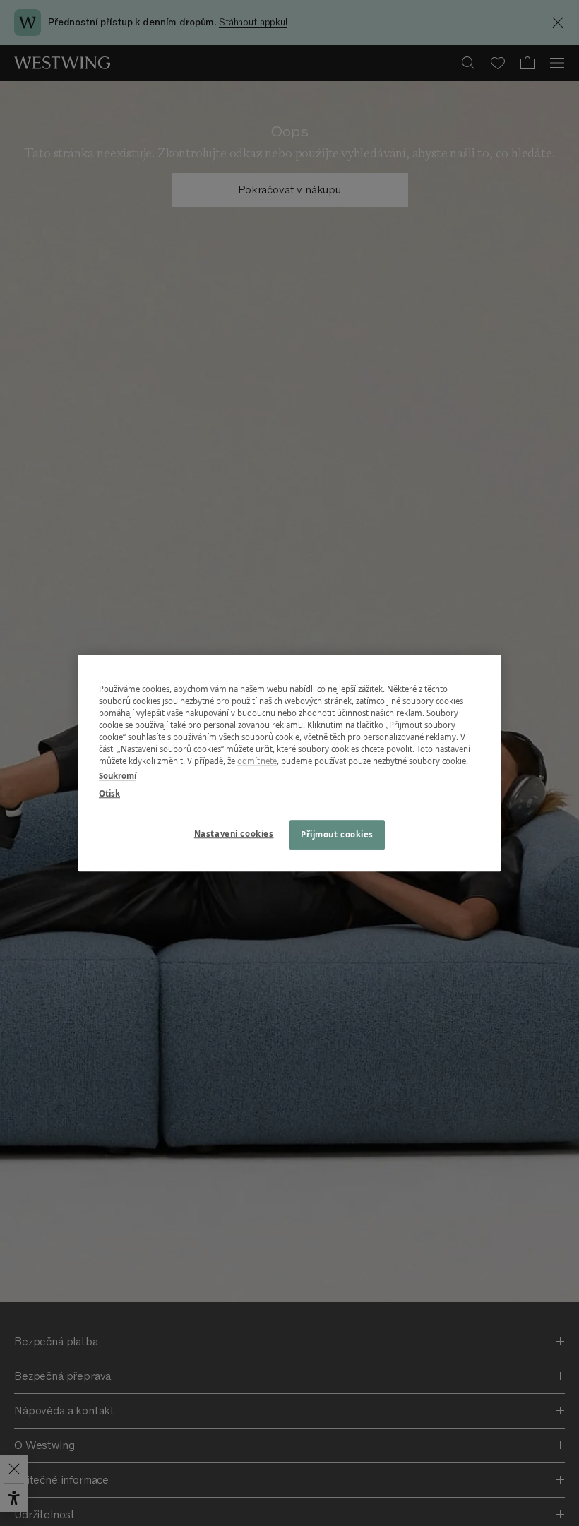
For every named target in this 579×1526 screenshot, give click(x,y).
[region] (289, 763)
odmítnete (257, 761)
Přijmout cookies (337, 834)
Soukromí (117, 775)
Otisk (109, 793)
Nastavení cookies (234, 833)
